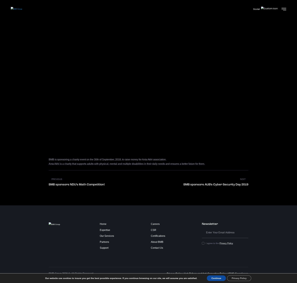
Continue (216, 278)
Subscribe (246, 233)
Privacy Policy (226, 243)
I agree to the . (220, 243)
